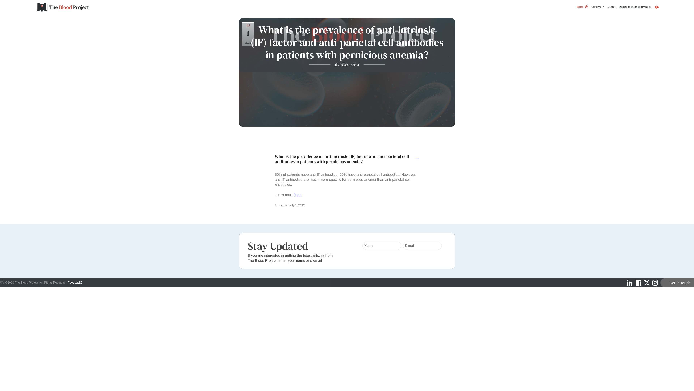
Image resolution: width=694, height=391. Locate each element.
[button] (347, 159)
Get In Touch (679, 282)
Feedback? (75, 282)
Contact (612, 6)
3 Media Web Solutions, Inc (2, 282)
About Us (596, 6)
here (298, 195)
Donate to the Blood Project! (635, 6)
